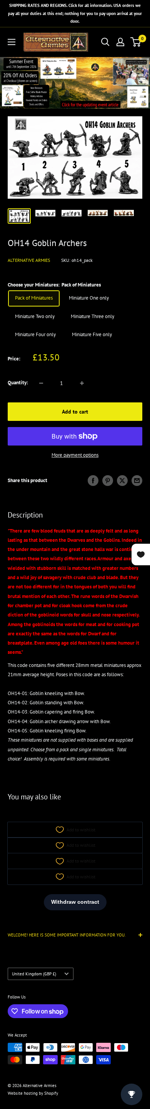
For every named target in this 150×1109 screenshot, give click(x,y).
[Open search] (105, 42)
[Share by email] (137, 480)
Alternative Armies (29, 260)
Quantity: (18, 382)
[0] (136, 42)
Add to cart (75, 411)
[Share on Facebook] (93, 480)
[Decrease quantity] (41, 383)
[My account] (120, 42)
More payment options (75, 455)
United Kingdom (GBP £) (34, 974)
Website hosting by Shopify (33, 1093)
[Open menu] (11, 42)
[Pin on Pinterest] (107, 480)
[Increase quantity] (82, 383)
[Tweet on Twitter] (122, 480)
